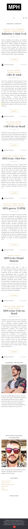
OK (14, 526)
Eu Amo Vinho (4, 486)
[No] (26, 523)
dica (9, 29)
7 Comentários (23, 64)
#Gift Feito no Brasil (14, 126)
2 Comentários (23, 357)
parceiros (17, 70)
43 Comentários (23, 250)
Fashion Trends (5, 482)
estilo (14, 29)
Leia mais (14, 59)
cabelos (5, 204)
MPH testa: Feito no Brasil (14, 312)
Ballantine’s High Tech (14, 33)
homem (15, 204)
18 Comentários (23, 300)
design (5, 29)
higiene (12, 122)
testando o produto (18, 31)
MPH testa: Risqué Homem (14, 259)
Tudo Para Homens (6, 481)
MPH (12, 70)
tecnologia (7, 31)
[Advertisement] (14, 421)
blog (8, 70)
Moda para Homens (9, 64)
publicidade (7, 205)
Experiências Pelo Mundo (7, 484)
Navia (2, 488)
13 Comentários (23, 116)
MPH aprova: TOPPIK (14, 208)
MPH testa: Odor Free (14, 158)
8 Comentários (23, 198)
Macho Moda (4, 490)
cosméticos (6, 306)
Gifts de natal (14, 74)
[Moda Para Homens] (14, 7)
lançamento (20, 29)
